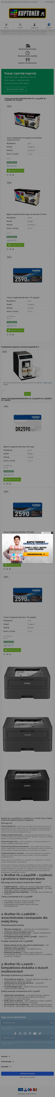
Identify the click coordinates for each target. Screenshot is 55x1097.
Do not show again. (47, 532)
